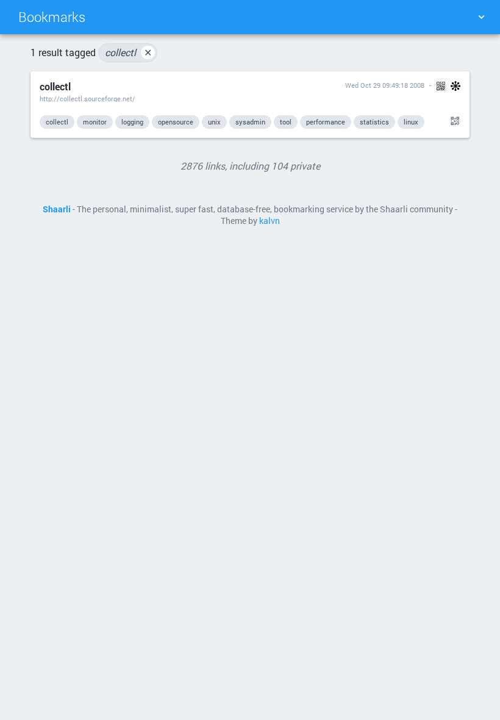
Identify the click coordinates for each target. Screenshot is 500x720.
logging (132, 121)
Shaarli (57, 209)
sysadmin (250, 121)
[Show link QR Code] (453, 121)
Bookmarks (51, 17)
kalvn (269, 220)
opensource (175, 121)
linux (411, 121)
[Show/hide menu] (481, 17)
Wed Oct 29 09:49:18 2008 (384, 85)
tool (285, 121)
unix (214, 121)
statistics (374, 121)
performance (325, 121)
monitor (95, 121)
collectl (128, 52)
